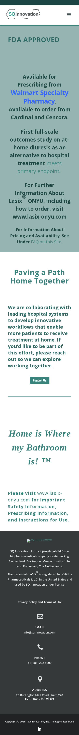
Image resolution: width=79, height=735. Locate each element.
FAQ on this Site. (46, 241)
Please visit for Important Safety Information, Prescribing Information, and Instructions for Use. (38, 506)
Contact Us (39, 380)
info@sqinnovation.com (39, 632)
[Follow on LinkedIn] (39, 729)
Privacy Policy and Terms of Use (40, 602)
